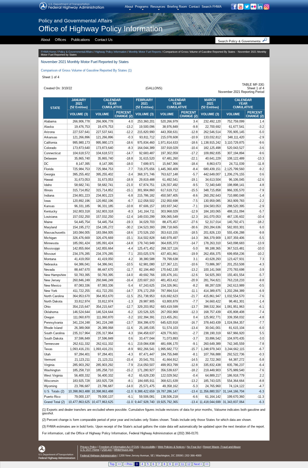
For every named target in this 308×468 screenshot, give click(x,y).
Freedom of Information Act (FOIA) (119, 446)
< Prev (128, 464)
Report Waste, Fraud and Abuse (222, 446)
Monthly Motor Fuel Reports (145, 51)
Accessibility (148, 446)
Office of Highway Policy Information (100, 28)
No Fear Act (194, 446)
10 (176, 464)
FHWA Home (48, 51)
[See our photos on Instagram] (266, 8)
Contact (194, 6)
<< (119, 464)
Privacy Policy (88, 446)
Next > (198, 464)
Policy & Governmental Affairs (75, 51)
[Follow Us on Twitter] (247, 8)
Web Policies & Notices (171, 446)
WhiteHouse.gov (123, 449)
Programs (141, 6)
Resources (157, 6)
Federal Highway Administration (98, 455)
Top (112, 464)
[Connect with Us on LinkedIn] (260, 8)
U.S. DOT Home (89, 449)
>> (207, 464)
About (129, 6)
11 (182, 464)
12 (189, 464)
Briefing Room (177, 6)
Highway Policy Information (111, 51)
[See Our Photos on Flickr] (253, 8)
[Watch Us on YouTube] (240, 8)
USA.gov (107, 449)
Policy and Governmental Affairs (75, 20)
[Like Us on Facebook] (234, 8)
